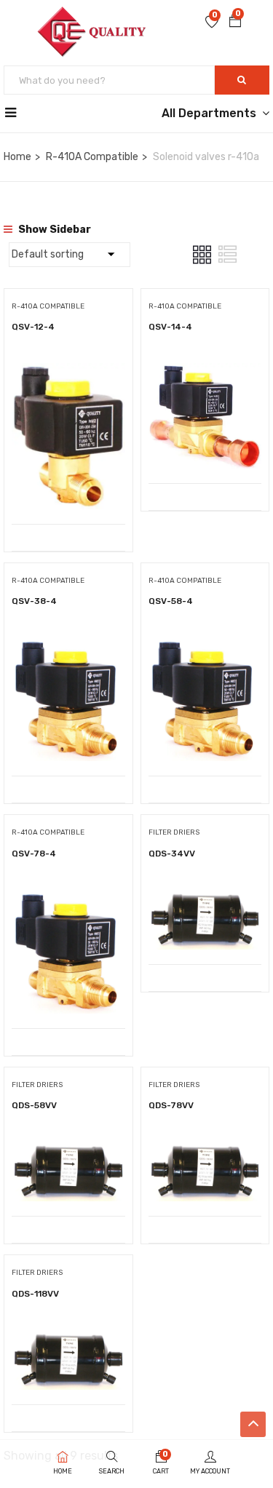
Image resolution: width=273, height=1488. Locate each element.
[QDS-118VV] (68, 1341)
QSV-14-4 (170, 327)
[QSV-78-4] (68, 900)
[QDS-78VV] (205, 1152)
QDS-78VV (171, 1105)
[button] (235, 22)
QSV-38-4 (34, 601)
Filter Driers (174, 832)
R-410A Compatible (92, 157)
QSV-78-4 (34, 853)
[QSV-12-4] (68, 374)
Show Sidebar (53, 229)
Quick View (68, 487)
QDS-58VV (34, 1105)
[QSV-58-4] (205, 648)
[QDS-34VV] (205, 900)
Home (17, 157)
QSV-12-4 (33, 327)
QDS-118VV (35, 1294)
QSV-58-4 (171, 601)
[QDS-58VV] (68, 1152)
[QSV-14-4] (205, 374)
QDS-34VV (172, 853)
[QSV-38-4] (68, 648)
